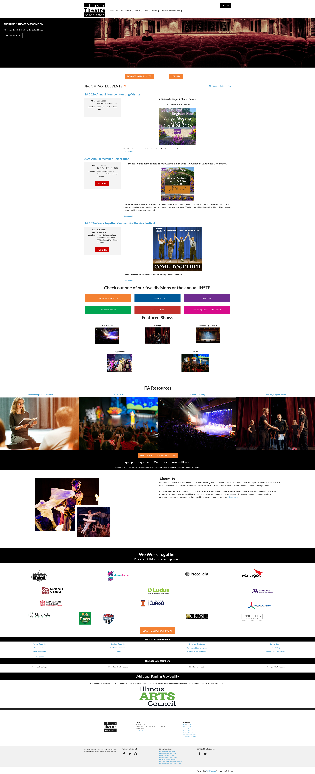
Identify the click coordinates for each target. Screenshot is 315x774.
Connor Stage (275, 644)
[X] (129, 753)
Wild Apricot (211, 771)
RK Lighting (39, 657)
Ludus (118, 652)
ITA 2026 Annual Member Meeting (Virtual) (113, 94)
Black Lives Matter (188, 725)
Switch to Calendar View (222, 86)
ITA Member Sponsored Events (39, 394)
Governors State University (196, 648)
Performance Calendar (189, 736)
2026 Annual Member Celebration (106, 159)
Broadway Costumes (197, 644)
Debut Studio (39, 648)
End (93, 232)
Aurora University (39, 644)
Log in (225, 5)
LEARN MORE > (13, 35)
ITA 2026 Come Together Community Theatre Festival (119, 223)
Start (93, 230)
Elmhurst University (118, 648)
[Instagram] (135, 753)
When (93, 101)
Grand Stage (276, 648)
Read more (233, 497)
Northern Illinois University (276, 652)
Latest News (118, 394)
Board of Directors (188, 732)
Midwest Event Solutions (196, 652)
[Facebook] (124, 753)
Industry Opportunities (276, 394)
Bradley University (118, 644)
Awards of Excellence (189, 730)
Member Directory (197, 394)
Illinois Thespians (39, 652)
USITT (118, 657)
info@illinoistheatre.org (142, 730)
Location (91, 107)
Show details (128, 152)
